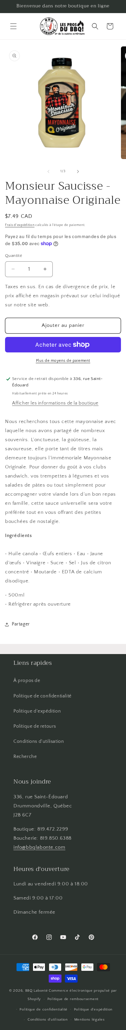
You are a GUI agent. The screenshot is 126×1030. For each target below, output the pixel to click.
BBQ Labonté (36, 991)
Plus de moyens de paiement (63, 360)
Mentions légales (89, 1020)
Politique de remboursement (72, 999)
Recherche (25, 756)
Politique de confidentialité (42, 696)
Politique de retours (34, 726)
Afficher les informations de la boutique (55, 403)
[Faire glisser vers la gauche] (48, 171)
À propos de (26, 680)
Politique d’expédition (93, 1009)
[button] (13, 26)
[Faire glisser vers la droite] (78, 171)
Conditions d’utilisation (48, 1020)
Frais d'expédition (20, 225)
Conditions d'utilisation (38, 741)
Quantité (13, 255)
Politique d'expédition (37, 711)
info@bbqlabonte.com (39, 847)
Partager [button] (21, 624)
